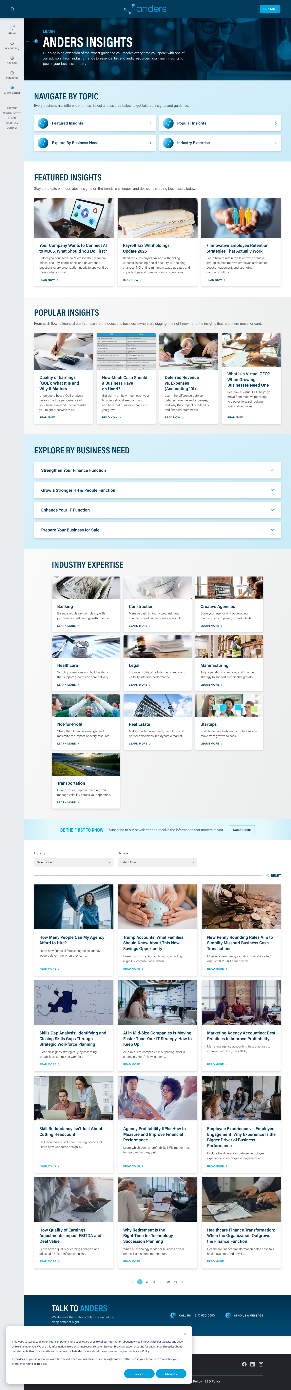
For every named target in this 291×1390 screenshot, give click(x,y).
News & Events (12, 113)
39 (168, 1281)
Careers (12, 108)
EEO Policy (212, 1381)
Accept (139, 1373)
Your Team (12, 123)
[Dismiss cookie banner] (185, 1334)
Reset (276, 875)
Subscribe (242, 830)
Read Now (47, 280)
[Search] (12, 9)
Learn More (66, 626)
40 (175, 1281)
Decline (171, 1373)
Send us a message (248, 1315)
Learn (12, 118)
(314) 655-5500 (204, 1315)
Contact (270, 9)
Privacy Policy (141, 1351)
